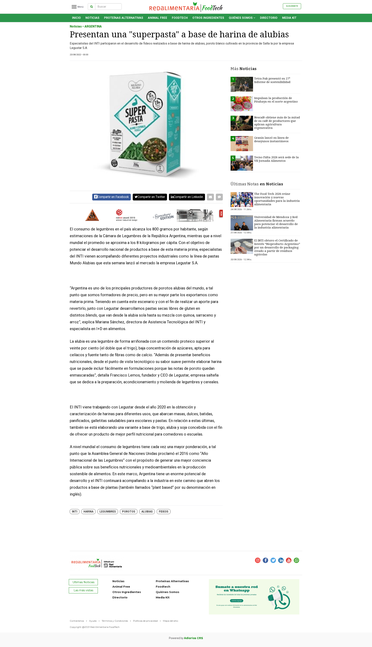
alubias (147, 511)
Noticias (92, 18)
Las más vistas (83, 590)
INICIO (76, 18)
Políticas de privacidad (145, 620)
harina (88, 511)
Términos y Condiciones (115, 620)
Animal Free (157, 18)
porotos (128, 511)
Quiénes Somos (241, 18)
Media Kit (289, 18)
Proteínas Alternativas (123, 18)
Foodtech (180, 18)
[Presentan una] (146, 126)
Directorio (268, 18)
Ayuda (92, 620)
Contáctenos (77, 620)
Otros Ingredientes (208, 18)
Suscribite (292, 6)
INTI (74, 511)
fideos (163, 511)
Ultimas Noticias (83, 582)
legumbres (108, 511)
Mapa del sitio (170, 620)
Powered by (186, 638)
